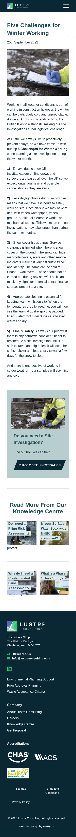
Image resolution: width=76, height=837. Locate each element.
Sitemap (21, 788)
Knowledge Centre (20, 724)
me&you (48, 826)
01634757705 (22, 654)
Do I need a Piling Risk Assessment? (19, 528)
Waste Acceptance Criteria (26, 691)
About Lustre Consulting (24, 712)
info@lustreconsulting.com (31, 658)
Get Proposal (16, 730)
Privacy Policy (21, 802)
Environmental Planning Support (30, 679)
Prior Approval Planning (24, 685)
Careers (13, 718)
